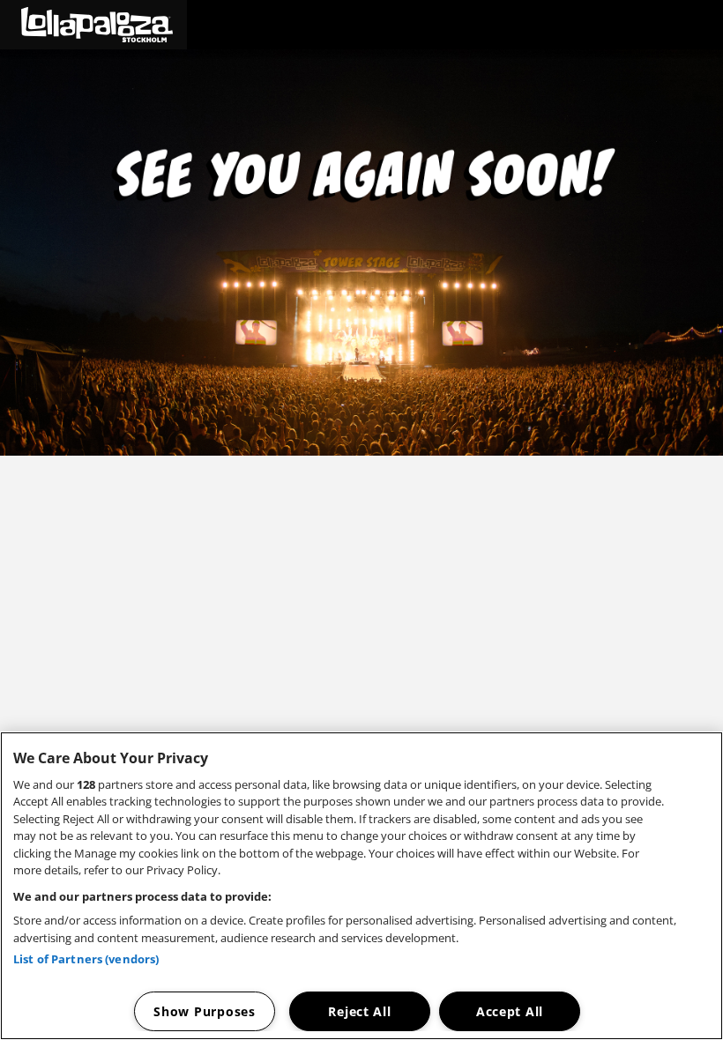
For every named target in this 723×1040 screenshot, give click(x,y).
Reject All (359, 1011)
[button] (93, 24)
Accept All (509, 1011)
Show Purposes (204, 1011)
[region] (361, 886)
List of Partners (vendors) (86, 959)
